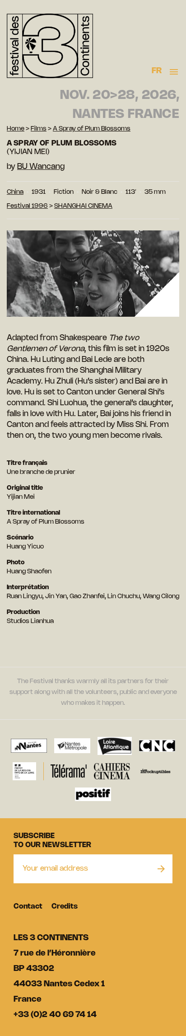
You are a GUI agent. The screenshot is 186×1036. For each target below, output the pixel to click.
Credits (64, 906)
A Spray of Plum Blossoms (91, 129)
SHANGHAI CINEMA (83, 206)
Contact (28, 906)
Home (15, 129)
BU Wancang (41, 166)
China (15, 192)
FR (157, 71)
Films (38, 129)
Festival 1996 (27, 206)
